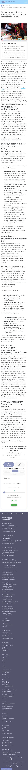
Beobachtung (5, 642)
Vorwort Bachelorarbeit (8, 555)
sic (2, 660)
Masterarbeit (5, 698)
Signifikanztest (5, 667)
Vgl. (3, 728)
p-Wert (3, 666)
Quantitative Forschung (8, 694)
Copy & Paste (5, 681)
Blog (23, 514)
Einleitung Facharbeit (7, 598)
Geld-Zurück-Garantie (5, 758)
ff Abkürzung (5, 659)
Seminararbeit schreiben (8, 608)
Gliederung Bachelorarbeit (8, 525)
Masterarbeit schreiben (7, 610)
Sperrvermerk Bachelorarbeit (9, 567)
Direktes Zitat (5, 730)
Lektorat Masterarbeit (7, 589)
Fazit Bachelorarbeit (7, 547)
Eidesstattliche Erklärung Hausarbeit (11, 752)
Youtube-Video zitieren (7, 721)
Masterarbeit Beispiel (7, 586)
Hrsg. (3, 720)
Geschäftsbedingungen (18, 757)
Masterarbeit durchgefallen (9, 754)
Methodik (4, 626)
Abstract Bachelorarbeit (8, 537)
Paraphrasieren (5, 725)
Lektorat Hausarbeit (7, 614)
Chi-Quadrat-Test (6, 682)
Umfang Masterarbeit (7, 591)
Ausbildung (7, 471)
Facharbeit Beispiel (6, 613)
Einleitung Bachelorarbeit (8, 531)
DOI (3, 657)
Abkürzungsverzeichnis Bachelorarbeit (11, 562)
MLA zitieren (5, 713)
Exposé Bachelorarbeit (7, 535)
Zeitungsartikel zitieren (7, 638)
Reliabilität (4, 647)
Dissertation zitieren (7, 733)
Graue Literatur (6, 701)
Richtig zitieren (6, 620)
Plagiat (3, 679)
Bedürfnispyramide (7, 742)
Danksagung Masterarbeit (8, 579)
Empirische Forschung (7, 645)
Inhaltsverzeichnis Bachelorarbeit (10, 550)
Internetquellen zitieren (8, 644)
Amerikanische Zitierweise (8, 703)
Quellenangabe (5, 744)
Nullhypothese (5, 684)
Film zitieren (5, 727)
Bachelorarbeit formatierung (9, 611)
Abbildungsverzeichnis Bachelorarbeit (11, 560)
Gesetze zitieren (6, 648)
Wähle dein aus (14, 468)
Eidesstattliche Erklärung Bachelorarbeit (12, 540)
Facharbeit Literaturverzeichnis (10, 601)
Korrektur (9, 465)
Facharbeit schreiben (7, 599)
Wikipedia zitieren (6, 671)
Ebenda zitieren (6, 678)
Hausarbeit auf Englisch (8, 745)
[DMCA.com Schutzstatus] (6, 520)
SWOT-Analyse (5, 740)
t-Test (3, 662)
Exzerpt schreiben (6, 739)
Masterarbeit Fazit (6, 576)
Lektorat (19, 465)
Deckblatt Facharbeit (7, 596)
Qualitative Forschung (7, 693)
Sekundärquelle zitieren (8, 718)
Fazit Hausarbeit (6, 538)
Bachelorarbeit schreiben (8, 594)
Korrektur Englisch (6, 630)
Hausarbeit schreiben (7, 606)
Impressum (15, 758)
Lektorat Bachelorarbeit (8, 587)
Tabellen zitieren (6, 655)
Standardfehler (5, 672)
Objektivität (5, 654)
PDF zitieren (5, 709)
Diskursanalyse (5, 635)
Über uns (18, 514)
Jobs (9, 514)
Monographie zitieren (7, 706)
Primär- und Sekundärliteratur (9, 690)
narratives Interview (7, 633)
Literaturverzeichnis (7, 708)
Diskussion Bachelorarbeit (8, 553)
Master (21, 471)
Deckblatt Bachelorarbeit (8, 530)
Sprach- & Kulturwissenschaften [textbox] (12, 483)
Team (12, 514)
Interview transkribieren (8, 696)
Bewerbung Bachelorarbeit (9, 603)
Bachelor (15, 471)
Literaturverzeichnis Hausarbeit (10, 526)
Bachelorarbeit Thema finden (9, 571)
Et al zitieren (5, 623)
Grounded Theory (6, 691)
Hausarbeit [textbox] (7, 478)
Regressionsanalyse (7, 669)
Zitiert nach (5, 717)
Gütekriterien (5, 632)
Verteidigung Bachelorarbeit (9, 549)
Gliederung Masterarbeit (8, 577)
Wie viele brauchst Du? (14, 487)
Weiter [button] (14, 505)
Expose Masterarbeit (7, 572)
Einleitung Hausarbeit (7, 574)
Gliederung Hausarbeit (7, 750)
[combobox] (14, 478)
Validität (4, 650)
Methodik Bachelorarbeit (8, 552)
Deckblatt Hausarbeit (7, 528)
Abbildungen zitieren (7, 625)
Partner (4, 732)
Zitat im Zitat (5, 618)
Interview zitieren (6, 705)
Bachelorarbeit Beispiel (8, 543)
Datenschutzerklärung (6, 757)
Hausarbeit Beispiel (7, 523)
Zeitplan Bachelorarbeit (8, 737)
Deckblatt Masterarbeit (7, 749)
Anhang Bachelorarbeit (8, 559)
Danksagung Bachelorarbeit (9, 542)
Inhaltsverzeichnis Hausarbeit (9, 584)
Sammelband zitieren (7, 686)
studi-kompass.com (16, 762)
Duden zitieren (5, 637)
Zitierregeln (5, 715)
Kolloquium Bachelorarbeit (9, 565)
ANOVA (4, 674)
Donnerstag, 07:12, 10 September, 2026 (14, 497)
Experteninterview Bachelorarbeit (10, 564)
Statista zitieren (6, 621)
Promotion (14, 474)
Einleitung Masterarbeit (8, 583)
